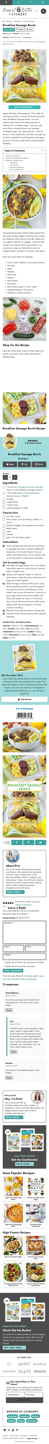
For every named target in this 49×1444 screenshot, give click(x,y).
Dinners (35, 1416)
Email (29, 947)
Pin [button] (26, 464)
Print (41, 464)
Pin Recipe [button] (20, 30)
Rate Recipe (26, 699)
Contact (5, 1435)
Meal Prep (12, 1416)
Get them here (13, 1347)
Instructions (14, 165)
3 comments (27, 37)
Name (7, 947)
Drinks (21, 1420)
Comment (9, 923)
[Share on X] (18, 2)
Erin (10, 33)
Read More (13, 892)
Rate (30, 30)
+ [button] (14, 477)
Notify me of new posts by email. (20, 966)
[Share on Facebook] (16, 842)
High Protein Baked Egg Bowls (13, 1198)
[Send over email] (40, 842)
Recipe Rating (9, 918)
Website (7, 955)
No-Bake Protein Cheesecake (35, 1225)
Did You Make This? (16, 169)
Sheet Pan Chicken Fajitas (13, 1257)
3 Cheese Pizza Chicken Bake (36, 1257)
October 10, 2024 (11, 1066)
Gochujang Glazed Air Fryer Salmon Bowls (13, 1284)
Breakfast (17, 21)
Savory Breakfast (29, 21)
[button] (29, 441)
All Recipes (31, 1420)
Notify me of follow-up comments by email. (25, 962)
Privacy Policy (14, 1435)
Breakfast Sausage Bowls (14, 160)
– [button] (5, 477)
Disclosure (23, 1435)
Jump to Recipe (9, 30)
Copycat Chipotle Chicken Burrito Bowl (36, 1284)
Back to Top (32, 1438)
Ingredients (14, 163)
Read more (12, 1117)
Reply (9, 1010)
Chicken (11, 1420)
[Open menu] (36, 11)
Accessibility (33, 1435)
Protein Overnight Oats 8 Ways (35, 1198)
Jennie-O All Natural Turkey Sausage (26, 487)
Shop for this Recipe (12, 156)
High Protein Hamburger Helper (13, 1225)
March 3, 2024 (10, 995)
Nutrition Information (17, 167)
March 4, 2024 (15, 1024)
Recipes (9, 21)
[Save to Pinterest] (28, 842)
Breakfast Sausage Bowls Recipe (17, 158)
